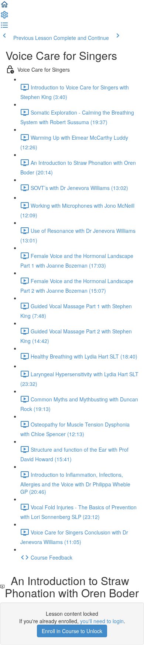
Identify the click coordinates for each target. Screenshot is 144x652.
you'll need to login (102, 621)
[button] (4, 6)
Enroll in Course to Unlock (72, 631)
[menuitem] (4, 17)
